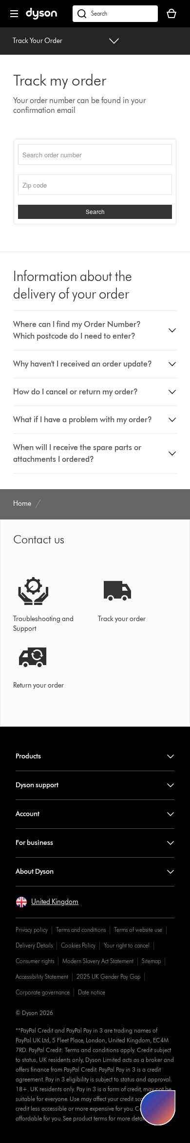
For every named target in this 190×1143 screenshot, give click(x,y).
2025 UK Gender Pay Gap (108, 976)
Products (28, 756)
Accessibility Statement (42, 976)
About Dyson (35, 871)
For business (34, 843)
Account (27, 814)
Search (95, 212)
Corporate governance (43, 992)
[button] (95, 330)
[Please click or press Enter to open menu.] (14, 13)
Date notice (91, 992)
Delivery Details (34, 945)
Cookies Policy (78, 945)
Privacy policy (32, 929)
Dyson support (37, 785)
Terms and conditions (81, 929)
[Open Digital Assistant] (157, 1107)
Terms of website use (138, 929)
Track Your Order (37, 41)
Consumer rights (35, 961)
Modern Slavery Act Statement (97, 961)
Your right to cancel (127, 945)
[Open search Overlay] (115, 13)
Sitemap (151, 961)
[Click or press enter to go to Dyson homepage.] (41, 17)
